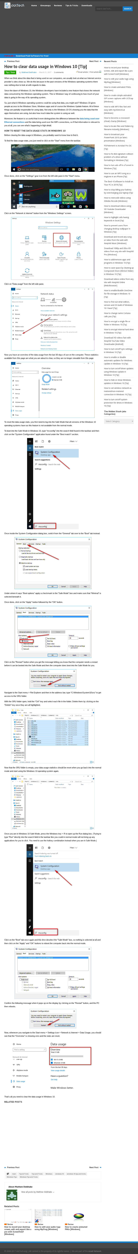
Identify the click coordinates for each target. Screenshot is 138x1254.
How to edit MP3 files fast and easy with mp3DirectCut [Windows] (117, 109)
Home (34, 5)
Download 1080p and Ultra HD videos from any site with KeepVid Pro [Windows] (119, 251)
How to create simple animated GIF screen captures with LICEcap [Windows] (118, 98)
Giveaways (45, 5)
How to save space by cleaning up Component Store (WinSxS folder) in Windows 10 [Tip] (119, 270)
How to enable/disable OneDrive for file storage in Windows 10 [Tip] (118, 293)
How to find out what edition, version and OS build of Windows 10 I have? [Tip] (118, 305)
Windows (49, 1174)
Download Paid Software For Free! (32, 56)
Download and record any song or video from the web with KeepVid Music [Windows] (118, 240)
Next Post (94, 61)
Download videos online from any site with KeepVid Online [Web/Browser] (119, 282)
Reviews (58, 5)
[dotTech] (14, 7)
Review (10, 1224)
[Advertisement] (69, 33)
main (14, 1174)
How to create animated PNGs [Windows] (76, 1228)
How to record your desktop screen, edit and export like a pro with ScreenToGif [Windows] (17, 1230)
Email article (83, 72)
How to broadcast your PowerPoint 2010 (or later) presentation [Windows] (115, 137)
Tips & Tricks (71, 5)
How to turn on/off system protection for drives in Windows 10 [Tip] (118, 402)
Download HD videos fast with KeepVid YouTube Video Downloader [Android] (117, 340)
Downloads (87, 5)
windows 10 (59, 1174)
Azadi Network (94, 1251)
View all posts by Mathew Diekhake (37, 1192)
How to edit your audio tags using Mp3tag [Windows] (48, 1228)
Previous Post (13, 61)
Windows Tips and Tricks (29, 1177)
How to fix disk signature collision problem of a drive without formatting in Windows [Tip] (118, 157)
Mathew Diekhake (29, 72)
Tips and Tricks (37, 1174)
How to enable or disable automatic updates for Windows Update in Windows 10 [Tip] (118, 360)
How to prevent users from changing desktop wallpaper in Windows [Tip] (117, 228)
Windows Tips (12, 1177)
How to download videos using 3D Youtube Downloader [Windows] (117, 209)
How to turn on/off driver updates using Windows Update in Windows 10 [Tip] (118, 371)
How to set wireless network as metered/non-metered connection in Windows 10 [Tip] (118, 391)
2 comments (59, 72)
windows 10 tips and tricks (76, 1174)
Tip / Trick (10, 72)
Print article (94, 72)
